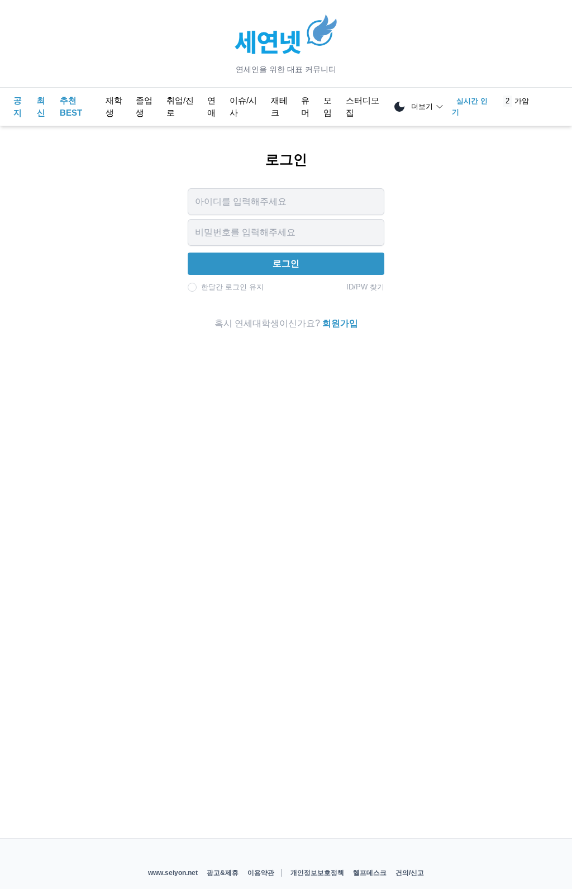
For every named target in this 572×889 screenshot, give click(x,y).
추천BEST (71, 106)
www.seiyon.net (173, 873)
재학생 (114, 106)
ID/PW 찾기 (365, 287)
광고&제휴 (223, 873)
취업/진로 (180, 106)
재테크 (279, 106)
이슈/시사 (243, 106)
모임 (327, 106)
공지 (17, 106)
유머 (305, 106)
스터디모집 (362, 106)
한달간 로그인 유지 (232, 287)
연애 (211, 106)
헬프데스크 (370, 873)
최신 (41, 106)
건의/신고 (409, 873)
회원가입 (340, 323)
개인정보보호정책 (317, 873)
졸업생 (144, 106)
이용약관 (260, 873)
